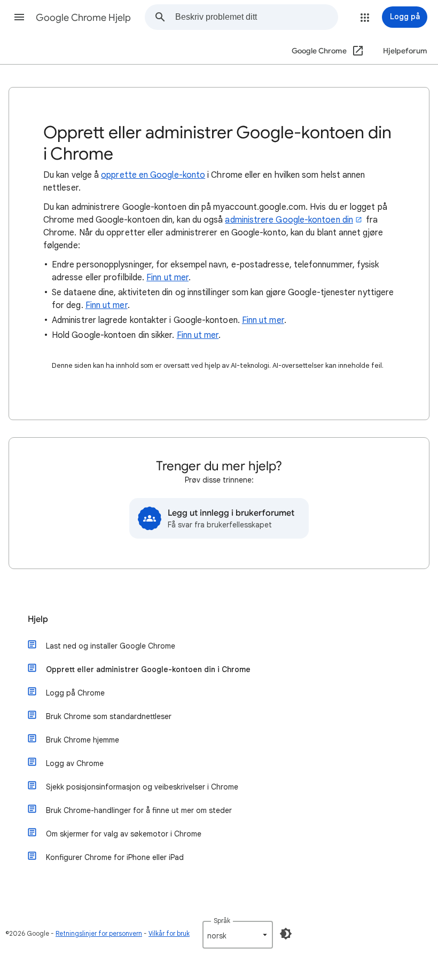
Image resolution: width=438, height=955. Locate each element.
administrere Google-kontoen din (289, 220)
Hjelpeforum (405, 51)
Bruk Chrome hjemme (82, 740)
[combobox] (256, 17)
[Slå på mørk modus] (286, 933)
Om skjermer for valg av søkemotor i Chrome (123, 834)
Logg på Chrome (75, 693)
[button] (19, 17)
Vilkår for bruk (169, 933)
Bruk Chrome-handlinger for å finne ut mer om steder (139, 810)
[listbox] (237, 935)
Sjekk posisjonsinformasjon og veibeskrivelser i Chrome (142, 787)
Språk (222, 921)
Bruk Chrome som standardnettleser (108, 716)
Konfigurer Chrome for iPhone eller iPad (115, 857)
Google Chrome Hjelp (83, 17)
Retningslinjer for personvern (99, 933)
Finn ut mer (167, 277)
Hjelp (38, 619)
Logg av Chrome (75, 763)
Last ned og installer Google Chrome (110, 646)
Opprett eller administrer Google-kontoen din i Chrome (148, 669)
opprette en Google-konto (153, 175)
